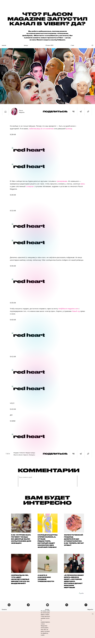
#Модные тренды (30, 453)
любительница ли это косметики (41, 129)
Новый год (76, 311)
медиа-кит (90, 609)
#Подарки (16, 453)
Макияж (4, 45)
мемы (83, 184)
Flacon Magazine (21, 111)
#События (22, 453)
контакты (4, 609)
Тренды (26, 45)
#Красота (25, 455)
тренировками (62, 181)
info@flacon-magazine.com (68, 309)
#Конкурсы (32, 455)
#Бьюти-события (18, 455)
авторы (47, 609)
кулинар (69, 129)
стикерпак (29, 186)
